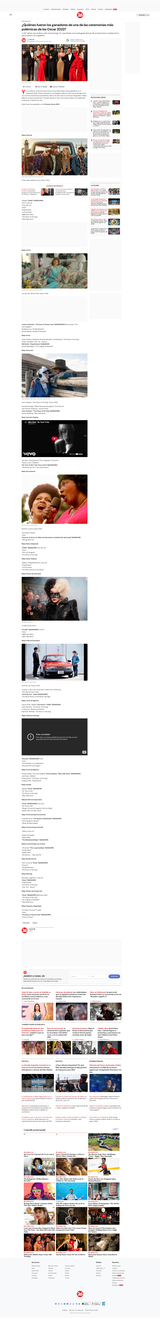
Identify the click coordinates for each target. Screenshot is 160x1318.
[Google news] (79, 1304)
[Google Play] (96, 1304)
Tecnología (34, 1278)
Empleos (114, 1282)
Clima (33, 1268)
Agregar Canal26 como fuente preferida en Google (77, 40)
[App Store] (86, 1304)
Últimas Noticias (36, 1266)
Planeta (67, 1273)
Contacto (114, 1268)
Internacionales (96, 1061)
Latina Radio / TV (100, 1268)
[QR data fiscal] (103, 1305)
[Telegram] (76, 1304)
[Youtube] (64, 1304)
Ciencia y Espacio (70, 1266)
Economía (67, 1268)
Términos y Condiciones (76, 1310)
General (50, 1270)
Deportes (50, 1268)
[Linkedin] (67, 1304)
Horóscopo (35, 1273)
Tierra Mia (98, 1270)
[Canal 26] (80, 1294)
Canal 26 (31, 39)
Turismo (67, 1278)
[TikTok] (70, 1304)
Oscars (35, 923)
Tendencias (51, 1278)
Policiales (34, 1275)
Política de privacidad (118, 1273)
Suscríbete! (114, 976)
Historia (67, 1270)
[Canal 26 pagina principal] (80, 18)
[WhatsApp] (73, 1304)
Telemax (98, 1273)
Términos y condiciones (118, 1270)
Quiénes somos (116, 1266)
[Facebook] (56, 1304)
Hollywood (26, 923)
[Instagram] (59, 1304)
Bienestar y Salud (53, 1266)
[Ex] (61, 1304)
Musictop (98, 1275)
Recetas (67, 1275)
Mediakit (116, 1275)
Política (25, 1061)
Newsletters (117, 1285)
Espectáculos (26, 21)
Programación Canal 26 (118, 1278)
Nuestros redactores (117, 1280)
